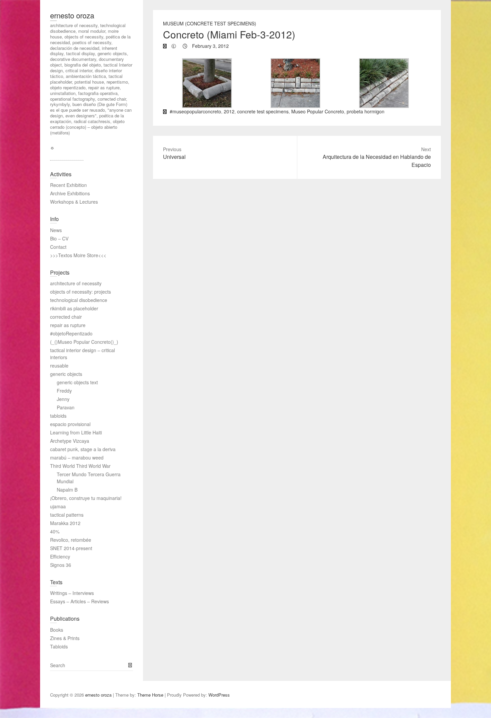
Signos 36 (60, 564)
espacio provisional (70, 424)
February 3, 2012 (210, 45)
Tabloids (59, 646)
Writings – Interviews (72, 593)
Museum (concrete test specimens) (209, 23)
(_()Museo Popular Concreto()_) (84, 341)
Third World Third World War (80, 466)
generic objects (66, 374)
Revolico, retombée (70, 539)
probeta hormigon (365, 111)
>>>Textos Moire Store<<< (78, 255)
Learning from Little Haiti (76, 432)
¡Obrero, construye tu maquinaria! (86, 498)
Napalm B (67, 489)
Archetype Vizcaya (69, 440)
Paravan (65, 407)
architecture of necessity (76, 283)
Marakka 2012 (65, 523)
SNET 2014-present (71, 548)
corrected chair (66, 316)
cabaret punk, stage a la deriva (83, 449)
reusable (59, 365)
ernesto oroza (72, 15)
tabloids (58, 415)
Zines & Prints (64, 638)
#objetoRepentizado (71, 333)
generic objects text (77, 382)
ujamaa (58, 506)
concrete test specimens (263, 111)
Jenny (63, 399)
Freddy (64, 390)
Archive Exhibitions (70, 193)
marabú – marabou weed (77, 457)
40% (54, 531)
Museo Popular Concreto (317, 111)
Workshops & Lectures (74, 201)
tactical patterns (67, 514)
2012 (229, 111)
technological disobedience (78, 300)
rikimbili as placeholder (74, 308)
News (56, 230)
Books (56, 629)
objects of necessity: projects (80, 291)
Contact (58, 246)
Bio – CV (59, 238)
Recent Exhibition (68, 185)
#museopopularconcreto (195, 111)
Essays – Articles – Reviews (79, 601)
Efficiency (60, 556)
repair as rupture (68, 325)
